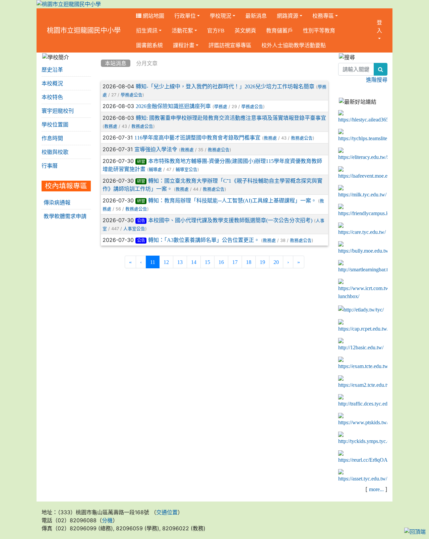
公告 (141, 221)
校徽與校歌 (55, 152)
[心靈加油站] (362, 229)
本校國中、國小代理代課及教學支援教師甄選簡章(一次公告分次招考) (230, 220)
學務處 (220, 106)
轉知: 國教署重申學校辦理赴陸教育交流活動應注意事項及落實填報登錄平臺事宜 (231, 117)
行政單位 (185, 15)
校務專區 (323, 15)
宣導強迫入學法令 (155, 149)
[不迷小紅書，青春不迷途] (362, 154)
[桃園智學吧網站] (362, 267)
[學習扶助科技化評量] (362, 363)
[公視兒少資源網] (362, 420)
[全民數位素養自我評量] (362, 173)
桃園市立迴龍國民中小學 (84, 30)
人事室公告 (134, 229)
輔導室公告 (186, 169)
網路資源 (287, 15)
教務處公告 (142, 126)
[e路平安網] (362, 401)
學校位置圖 (55, 124)
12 (166, 262)
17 (235, 262)
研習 (141, 162)
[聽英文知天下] (362, 289)
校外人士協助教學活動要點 (293, 45)
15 (207, 262)
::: (102, 55)
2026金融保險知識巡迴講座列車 (173, 106)
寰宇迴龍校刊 (58, 110)
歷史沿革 (52, 69)
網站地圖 (152, 15)
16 (221, 262)
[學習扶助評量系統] (362, 382)
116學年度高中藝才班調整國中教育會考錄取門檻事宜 (197, 137)
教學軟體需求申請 (65, 216)
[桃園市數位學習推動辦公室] (362, 476)
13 (180, 262)
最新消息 (256, 15)
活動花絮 (182, 30)
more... (376, 489)
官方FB (216, 30)
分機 (107, 520)
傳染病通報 (57, 202)
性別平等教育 (319, 30)
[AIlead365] (362, 117)
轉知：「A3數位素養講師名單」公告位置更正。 (203, 240)
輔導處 (155, 169)
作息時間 (52, 138)
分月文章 (147, 63)
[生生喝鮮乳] (362, 192)
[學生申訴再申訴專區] (362, 210)
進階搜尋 (376, 79)
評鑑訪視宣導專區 (229, 45)
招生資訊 (147, 30)
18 (248, 262)
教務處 (110, 126)
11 (155, 262)
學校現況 (220, 15)
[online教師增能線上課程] (362, 457)
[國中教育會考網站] (362, 326)
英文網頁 (245, 30)
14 (193, 262)
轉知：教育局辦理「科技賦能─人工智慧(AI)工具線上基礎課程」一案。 (232, 200)
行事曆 (50, 165)
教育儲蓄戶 (279, 30)
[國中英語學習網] (361, 309)
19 (262, 262)
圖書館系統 (149, 45)
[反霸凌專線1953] (362, 248)
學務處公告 (131, 95)
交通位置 (167, 512)
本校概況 (52, 83)
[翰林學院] (362, 136)
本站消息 (115, 63)
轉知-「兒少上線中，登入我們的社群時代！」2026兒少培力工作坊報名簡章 (225, 86)
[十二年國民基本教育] (362, 345)
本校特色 (52, 97)
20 (276, 262)
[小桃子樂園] (362, 438)
